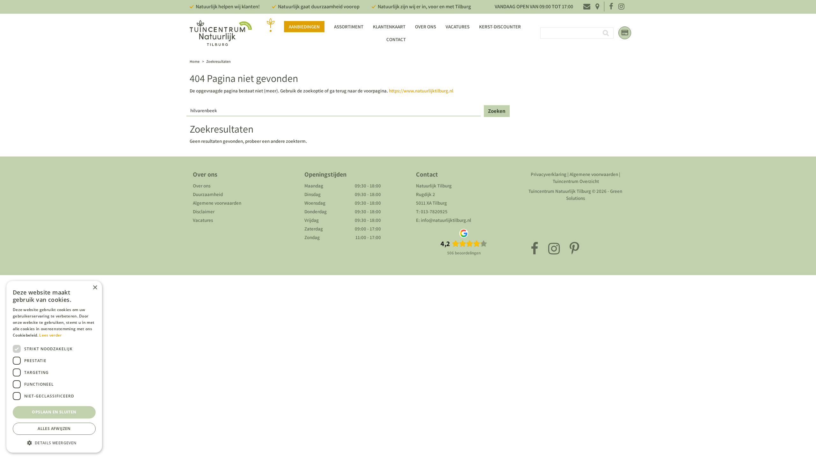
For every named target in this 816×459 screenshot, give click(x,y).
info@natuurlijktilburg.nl (446, 220)
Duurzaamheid (208, 194)
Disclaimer (204, 211)
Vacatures (203, 220)
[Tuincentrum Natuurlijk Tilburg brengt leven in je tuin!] (221, 33)
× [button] (94, 287)
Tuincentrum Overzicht (576, 181)
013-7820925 (434, 211)
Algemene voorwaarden (217, 203)
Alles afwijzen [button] (54, 428)
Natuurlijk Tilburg (434, 186)
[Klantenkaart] (624, 32)
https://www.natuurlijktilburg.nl (421, 91)
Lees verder (50, 335)
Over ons (201, 186)
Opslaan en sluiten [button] (54, 412)
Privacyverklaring (548, 174)
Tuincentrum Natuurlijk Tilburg (559, 191)
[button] (54, 442)
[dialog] (54, 367)
